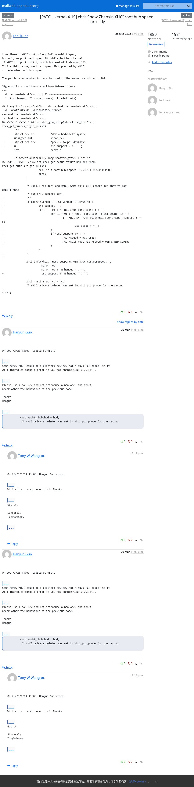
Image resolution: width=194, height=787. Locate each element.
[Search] (188, 6)
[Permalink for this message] (141, 312)
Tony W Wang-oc (31, 455)
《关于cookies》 (137, 781)
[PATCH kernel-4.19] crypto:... (14, 22)
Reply (9, 316)
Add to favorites (162, 62)
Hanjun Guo (22, 332)
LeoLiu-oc (20, 36)
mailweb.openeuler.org (20, 6)
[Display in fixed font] (135, 312)
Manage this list (128, 6)
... (6, 361)
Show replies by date (130, 322)
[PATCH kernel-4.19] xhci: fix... (176, 22)
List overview (156, 44)
